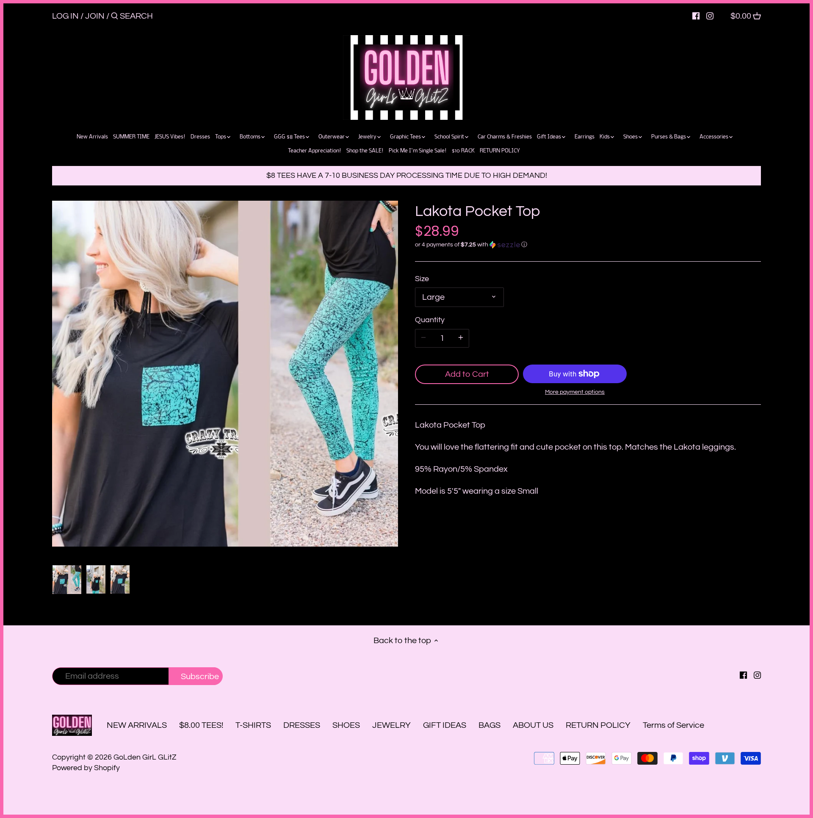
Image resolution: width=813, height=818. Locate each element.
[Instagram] (709, 16)
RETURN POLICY (598, 725)
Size (422, 279)
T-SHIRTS (253, 725)
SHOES (346, 725)
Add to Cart (467, 374)
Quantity (430, 320)
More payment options (575, 392)
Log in (65, 16)
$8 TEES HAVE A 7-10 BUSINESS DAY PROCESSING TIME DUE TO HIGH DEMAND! (406, 175)
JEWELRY (391, 725)
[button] (588, 245)
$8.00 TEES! (202, 725)
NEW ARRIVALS (137, 725)
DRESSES (301, 725)
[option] (67, 579)
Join (95, 16)
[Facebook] (696, 16)
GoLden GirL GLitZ (145, 757)
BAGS (489, 725)
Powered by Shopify (86, 768)
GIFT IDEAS (444, 725)
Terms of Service (673, 725)
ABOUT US (533, 725)
